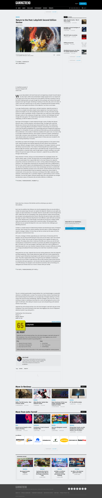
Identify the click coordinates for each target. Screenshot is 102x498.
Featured (70, 17)
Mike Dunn (25, 474)
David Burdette (68, 22)
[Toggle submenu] (21, 8)
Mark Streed (42, 477)
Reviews (18, 17)
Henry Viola (73, 403)
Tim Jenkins (37, 405)
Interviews (36, 425)
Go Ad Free (54, 11)
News (17, 425)
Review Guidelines (56, 321)
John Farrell (20, 25)
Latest (65, 17)
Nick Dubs (67, 44)
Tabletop (26, 368)
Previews (72, 425)
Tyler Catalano (56, 406)
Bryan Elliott (67, 36)
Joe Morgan (67, 53)
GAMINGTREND (21, 496)
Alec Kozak (67, 30)
